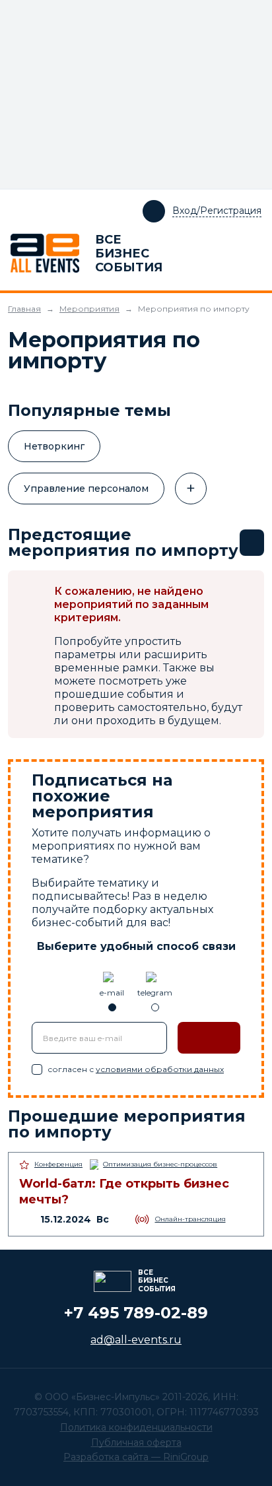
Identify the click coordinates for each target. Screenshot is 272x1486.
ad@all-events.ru (136, 1340)
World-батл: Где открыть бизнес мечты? (124, 1191)
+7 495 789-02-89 (136, 1312)
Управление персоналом (86, 488)
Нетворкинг (54, 446)
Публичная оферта (136, 1442)
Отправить (209, 1038)
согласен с (136, 1069)
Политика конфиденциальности (136, 1427)
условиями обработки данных (160, 1069)
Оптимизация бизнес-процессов (160, 1164)
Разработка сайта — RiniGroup (136, 1457)
